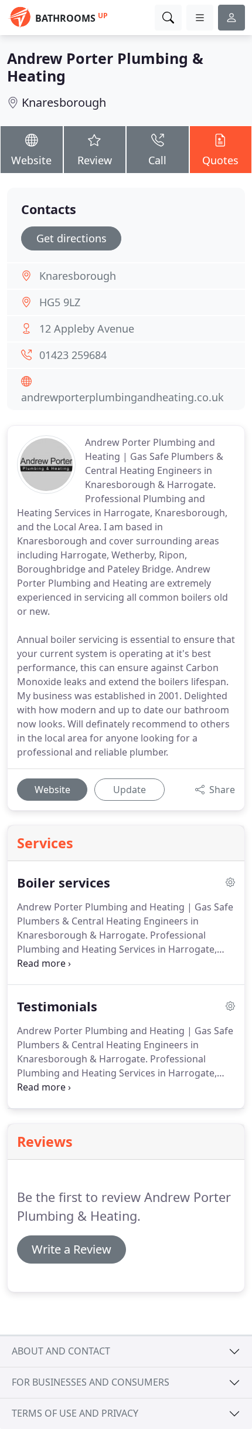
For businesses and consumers (90, 1382)
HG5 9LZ (59, 302)
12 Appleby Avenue (86, 328)
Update (129, 789)
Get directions (71, 238)
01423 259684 (73, 355)
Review (94, 160)
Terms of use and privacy (75, 1413)
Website (31, 160)
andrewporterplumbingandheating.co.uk (122, 397)
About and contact (61, 1351)
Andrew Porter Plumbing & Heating (105, 67)
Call (157, 160)
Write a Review (71, 1249)
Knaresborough (64, 102)
